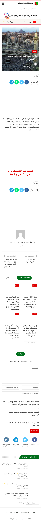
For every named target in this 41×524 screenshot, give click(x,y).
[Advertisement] (20, 100)
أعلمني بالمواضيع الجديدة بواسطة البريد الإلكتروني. (24, 424)
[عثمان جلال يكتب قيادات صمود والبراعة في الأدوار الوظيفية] (34, 466)
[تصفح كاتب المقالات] (20, 234)
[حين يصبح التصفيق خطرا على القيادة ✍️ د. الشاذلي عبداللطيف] (34, 486)
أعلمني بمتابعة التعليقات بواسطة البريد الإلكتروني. (24, 414)
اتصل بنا (16, 512)
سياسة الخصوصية (28, 512)
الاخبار (34, 51)
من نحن (9, 512)
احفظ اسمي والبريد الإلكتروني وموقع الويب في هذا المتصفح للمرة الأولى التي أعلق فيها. (21, 403)
